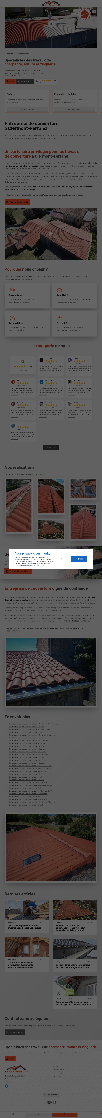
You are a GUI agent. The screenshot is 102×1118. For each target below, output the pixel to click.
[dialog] (51, 559)
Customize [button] (64, 559)
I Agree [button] (79, 559)
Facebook (39, 565)
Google (30, 565)
